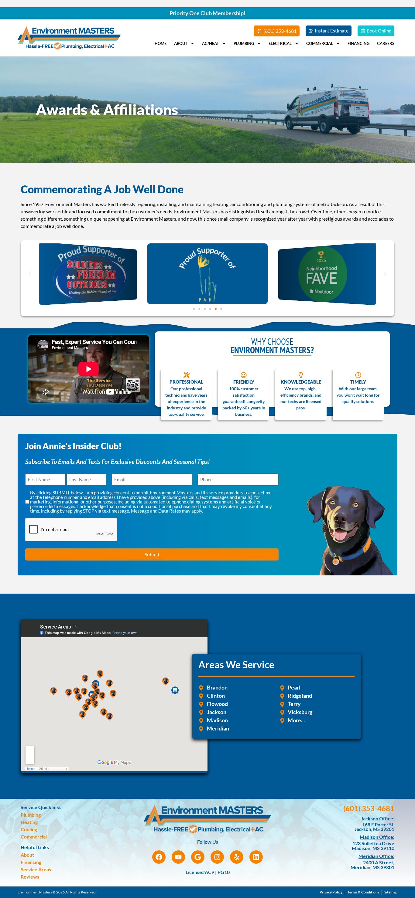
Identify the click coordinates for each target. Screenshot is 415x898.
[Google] (197, 857)
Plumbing (244, 43)
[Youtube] (178, 857)
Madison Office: (377, 837)
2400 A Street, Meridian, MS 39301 (372, 864)
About (180, 43)
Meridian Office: (376, 856)
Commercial (319, 43)
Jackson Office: (377, 818)
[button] (30, 274)
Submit (152, 554)
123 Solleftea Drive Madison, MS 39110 (373, 845)
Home (160, 43)
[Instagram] (217, 857)
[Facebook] (159, 857)
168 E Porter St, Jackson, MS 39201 (374, 827)
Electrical (280, 43)
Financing (358, 43)
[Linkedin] (256, 857)
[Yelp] (236, 857)
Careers (385, 43)
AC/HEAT (210, 43)
